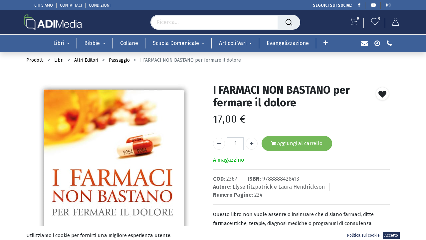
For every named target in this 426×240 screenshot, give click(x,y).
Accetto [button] (391, 235)
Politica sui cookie (363, 235)
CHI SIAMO (43, 5)
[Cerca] (289, 22)
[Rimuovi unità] (219, 144)
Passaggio (119, 60)
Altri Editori (86, 60)
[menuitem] (129, 43)
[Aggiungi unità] (252, 144)
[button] (325, 43)
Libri (59, 60)
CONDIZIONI (99, 5)
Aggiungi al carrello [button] (299, 143)
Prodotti (35, 60)
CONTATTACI (71, 5)
